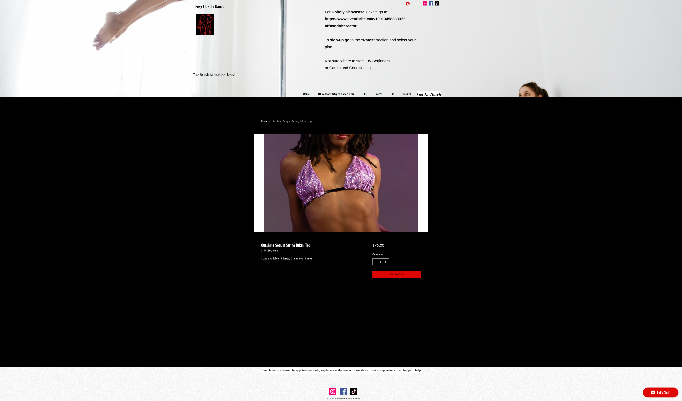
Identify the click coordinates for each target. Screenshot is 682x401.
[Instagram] (425, 3)
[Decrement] (375, 262)
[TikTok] (437, 3)
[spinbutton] (380, 262)
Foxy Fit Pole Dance (209, 6)
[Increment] (385, 262)
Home (264, 121)
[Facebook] (431, 3)
